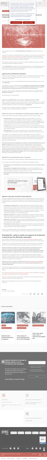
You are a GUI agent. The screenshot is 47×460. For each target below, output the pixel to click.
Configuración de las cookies (22, 19)
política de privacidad (17, 11)
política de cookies (25, 11)
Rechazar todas (29, 22)
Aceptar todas (16, 22)
